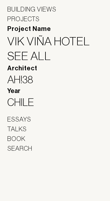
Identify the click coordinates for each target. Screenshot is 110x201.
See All (33, 55)
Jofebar (22, 173)
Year (13, 91)
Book (16, 138)
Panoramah (23, 186)
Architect (22, 68)
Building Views (31, 9)
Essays (19, 119)
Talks (17, 128)
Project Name (29, 29)
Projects (23, 18)
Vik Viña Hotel (52, 41)
